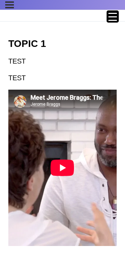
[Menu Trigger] (113, 16)
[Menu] (9, 5)
